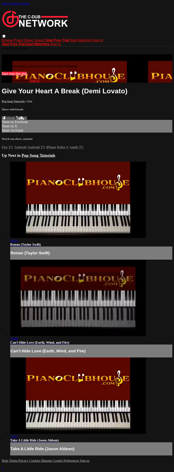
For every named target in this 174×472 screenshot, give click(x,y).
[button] (4, 36)
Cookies (35, 460)
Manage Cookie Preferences (60, 460)
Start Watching (81, 40)
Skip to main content (15, 3)
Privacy (23, 460)
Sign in (98, 40)
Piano (19, 40)
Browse (8, 40)
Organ (29, 40)
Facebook (9, 118)
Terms (13, 460)
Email (23, 118)
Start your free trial (14, 73)
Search (40, 40)
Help (5, 460)
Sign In (55, 44)
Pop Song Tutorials (13, 101)
